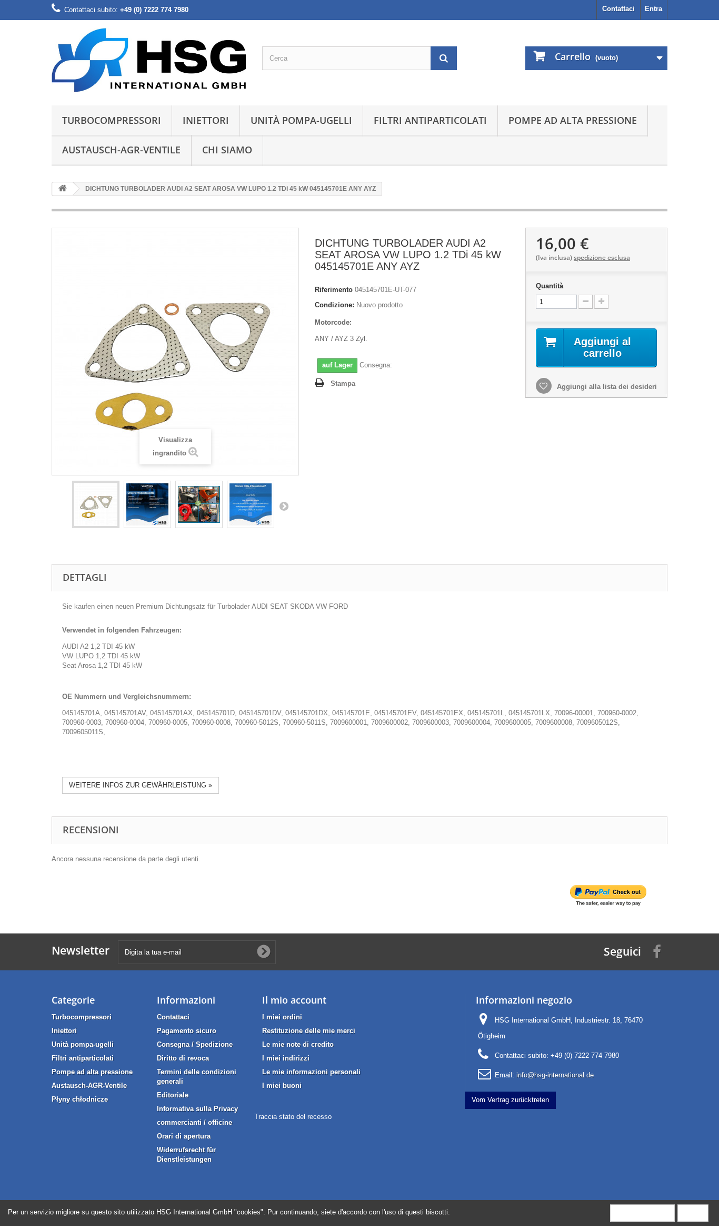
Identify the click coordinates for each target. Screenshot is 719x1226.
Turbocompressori (111, 120)
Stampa (343, 383)
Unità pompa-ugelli (301, 120)
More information (642, 1213)
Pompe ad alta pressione (572, 120)
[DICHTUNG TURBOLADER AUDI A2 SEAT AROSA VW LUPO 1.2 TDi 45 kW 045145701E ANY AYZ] (96, 504)
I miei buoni (282, 1085)
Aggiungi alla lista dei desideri (606, 387)
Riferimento (334, 290)
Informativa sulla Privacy (197, 1109)
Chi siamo (227, 149)
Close (693, 1213)
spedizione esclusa (602, 257)
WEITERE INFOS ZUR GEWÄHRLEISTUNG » (140, 785)
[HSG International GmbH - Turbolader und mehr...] (149, 60)
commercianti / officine (194, 1122)
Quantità (549, 286)
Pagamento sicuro (186, 1031)
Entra (653, 9)
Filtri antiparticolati (430, 120)
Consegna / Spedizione (195, 1044)
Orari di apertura (184, 1136)
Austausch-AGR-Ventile (121, 149)
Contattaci (618, 9)
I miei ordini (282, 1017)
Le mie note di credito (298, 1044)
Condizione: (334, 305)
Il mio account (294, 1000)
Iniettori (206, 120)
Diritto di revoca (183, 1058)
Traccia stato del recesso (293, 1117)
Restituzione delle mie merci (308, 1031)
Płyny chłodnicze (80, 1099)
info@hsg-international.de (555, 1075)
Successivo (283, 506)
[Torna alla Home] (63, 189)
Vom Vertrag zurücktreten (510, 1100)
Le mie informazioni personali (311, 1072)
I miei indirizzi (285, 1058)
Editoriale (172, 1095)
